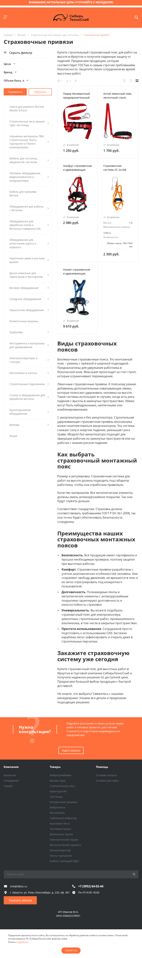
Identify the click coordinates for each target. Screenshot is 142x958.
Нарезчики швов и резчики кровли (27, 260)
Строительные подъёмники (27, 384)
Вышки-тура (57, 780)
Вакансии (10, 775)
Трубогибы (16, 332)
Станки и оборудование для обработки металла (27, 397)
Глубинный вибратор (63, 818)
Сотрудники (11, 780)
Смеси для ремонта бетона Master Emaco (26, 108)
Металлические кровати (65, 845)
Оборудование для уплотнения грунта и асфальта (22, 243)
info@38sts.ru (18, 886)
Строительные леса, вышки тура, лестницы (27, 123)
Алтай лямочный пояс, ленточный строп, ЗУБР (117, 97)
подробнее (22, 942)
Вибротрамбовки (60, 775)
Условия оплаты (106, 775)
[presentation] (60, 123)
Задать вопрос (71, 750)
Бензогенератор (60, 850)
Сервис (8, 786)
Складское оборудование (25, 299)
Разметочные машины (23, 321)
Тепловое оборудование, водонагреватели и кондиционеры (25, 176)
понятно (71, 950)
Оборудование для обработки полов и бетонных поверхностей (24, 225)
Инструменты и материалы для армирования (27, 345)
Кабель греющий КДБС (64, 861)
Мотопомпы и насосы (23, 373)
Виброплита (57, 807)
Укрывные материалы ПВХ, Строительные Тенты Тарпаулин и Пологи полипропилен (26, 141)
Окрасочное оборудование (26, 310)
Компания (11, 767)
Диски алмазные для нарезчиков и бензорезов (26, 275)
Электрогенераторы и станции (23, 360)
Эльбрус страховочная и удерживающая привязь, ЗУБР (77, 169)
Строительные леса (62, 786)
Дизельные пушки (61, 834)
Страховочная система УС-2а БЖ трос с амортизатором (117, 169)
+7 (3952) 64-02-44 (90, 886)
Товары (55, 767)
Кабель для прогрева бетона (22, 193)
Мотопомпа (57, 812)
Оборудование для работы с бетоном (26, 208)
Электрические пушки (64, 839)
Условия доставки (107, 780)
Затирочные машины (63, 802)
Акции (13, 436)
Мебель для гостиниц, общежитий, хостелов (23, 160)
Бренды (14, 424)
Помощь (102, 767)
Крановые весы (60, 823)
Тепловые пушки (60, 829)
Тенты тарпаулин (61, 855)
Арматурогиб (58, 791)
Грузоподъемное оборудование (20, 411)
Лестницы (56, 796)
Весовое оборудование (24, 288)
